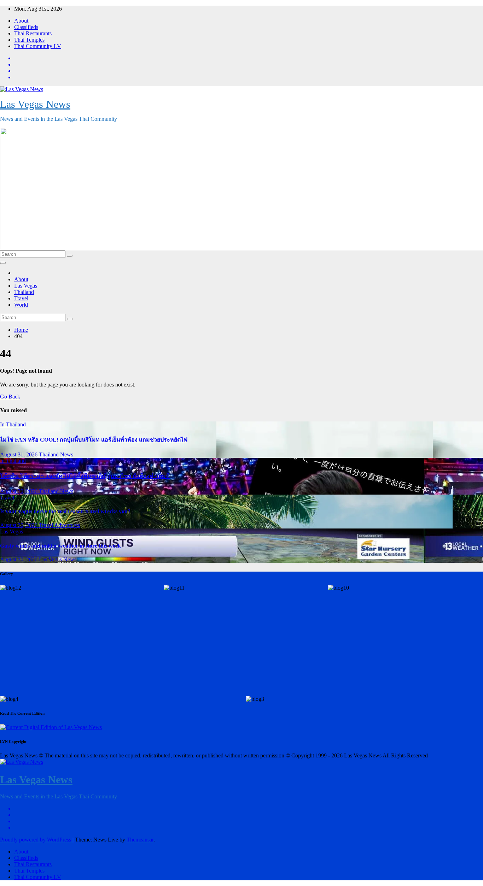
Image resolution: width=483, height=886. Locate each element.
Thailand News (56, 454)
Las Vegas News (35, 104)
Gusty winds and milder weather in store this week (60, 546)
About (21, 21)
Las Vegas (25, 286)
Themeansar (140, 840)
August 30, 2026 (19, 491)
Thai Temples (29, 40)
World (21, 305)
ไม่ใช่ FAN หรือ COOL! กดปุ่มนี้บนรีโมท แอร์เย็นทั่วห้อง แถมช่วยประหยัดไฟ (93, 440)
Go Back (10, 397)
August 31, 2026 (19, 454)
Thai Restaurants (33, 33)
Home (21, 330)
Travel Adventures (59, 525)
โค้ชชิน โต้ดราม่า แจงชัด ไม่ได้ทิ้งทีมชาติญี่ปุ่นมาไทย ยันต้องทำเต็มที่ (85, 476)
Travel (21, 298)
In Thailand (13, 424)
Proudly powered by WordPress (36, 840)
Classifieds (26, 27)
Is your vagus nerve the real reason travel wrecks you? (65, 511)
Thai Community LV (37, 46)
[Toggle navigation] (3, 263)
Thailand (24, 292)
